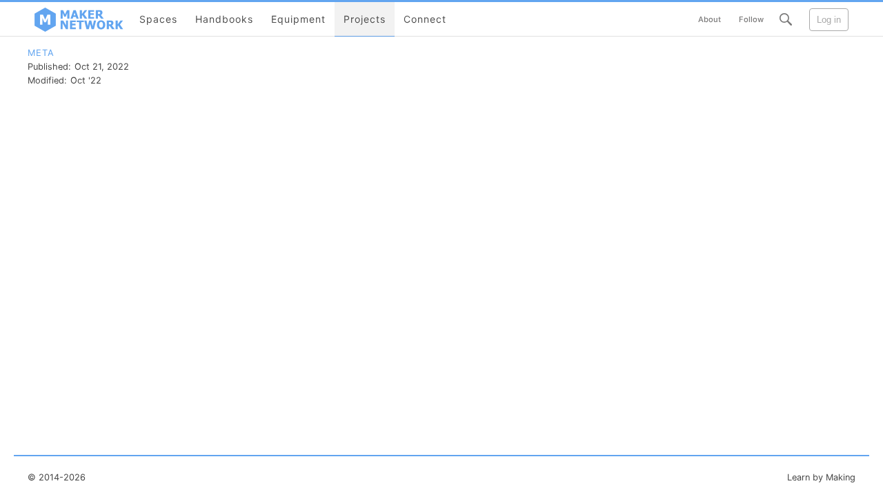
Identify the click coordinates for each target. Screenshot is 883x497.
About (709, 19)
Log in (829, 19)
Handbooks (224, 19)
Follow (751, 19)
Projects (365, 19)
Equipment (298, 19)
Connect (425, 19)
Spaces (158, 19)
